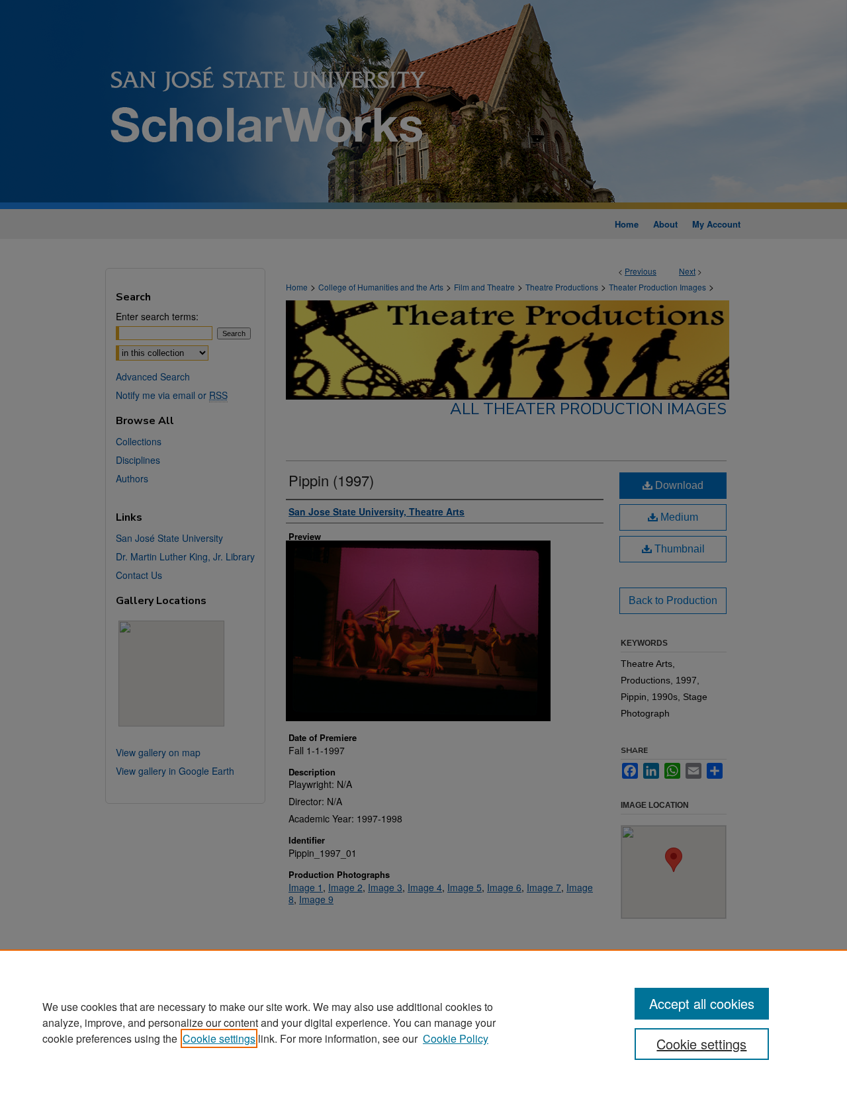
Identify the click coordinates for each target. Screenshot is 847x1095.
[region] (423, 1022)
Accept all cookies (701, 1003)
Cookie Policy (455, 1038)
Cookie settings (219, 1038)
